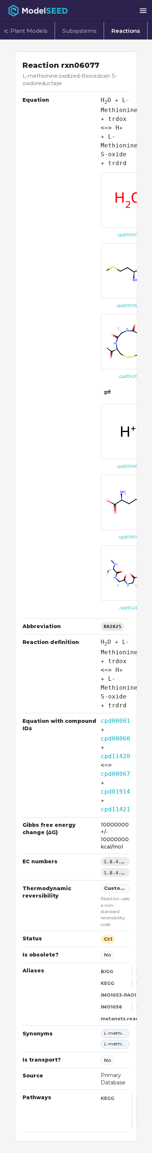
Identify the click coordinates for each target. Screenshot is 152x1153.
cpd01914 (115, 791)
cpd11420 (115, 756)
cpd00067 (115, 773)
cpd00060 (115, 738)
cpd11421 (115, 809)
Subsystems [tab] (79, 30)
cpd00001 (115, 720)
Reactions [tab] (125, 30)
